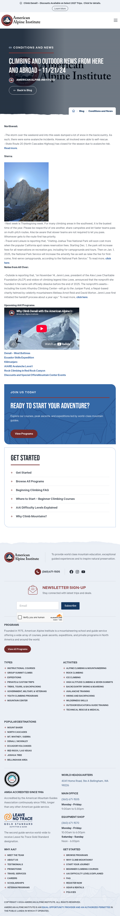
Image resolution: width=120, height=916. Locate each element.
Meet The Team (15, 855)
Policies (71, 892)
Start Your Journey (78, 864)
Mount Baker (15, 727)
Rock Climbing (74, 673)
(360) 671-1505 (51, 571)
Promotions (14, 869)
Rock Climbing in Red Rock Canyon (24, 370)
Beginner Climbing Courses (82, 869)
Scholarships (15, 883)
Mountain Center (17, 700)
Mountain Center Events (52, 375)
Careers (12, 878)
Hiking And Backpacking (80, 696)
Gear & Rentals (75, 887)
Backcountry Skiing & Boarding (85, 687)
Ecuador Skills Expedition (19, 357)
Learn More (60, 8)
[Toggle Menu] (115, 20)
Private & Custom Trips (20, 682)
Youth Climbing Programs (22, 696)
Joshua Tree (14, 755)
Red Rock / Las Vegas (19, 750)
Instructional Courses (21, 668)
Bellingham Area (17, 760)
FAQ (68, 878)
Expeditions (14, 677)
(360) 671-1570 (70, 822)
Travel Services (16, 873)
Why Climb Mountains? (79, 860)
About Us (12, 860)
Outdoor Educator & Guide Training (87, 705)
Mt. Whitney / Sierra (19, 737)
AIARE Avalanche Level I (18, 366)
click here (82, 297)
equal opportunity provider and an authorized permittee (76, 907)
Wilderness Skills (77, 700)
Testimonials (15, 864)
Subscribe (70, 605)
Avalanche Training (78, 691)
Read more (10, 148)
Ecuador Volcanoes (19, 746)
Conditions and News (100, 111)
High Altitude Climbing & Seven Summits (89, 682)
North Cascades (17, 732)
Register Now (74, 883)
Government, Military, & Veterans (27, 691)
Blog (81, 111)
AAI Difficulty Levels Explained (84, 873)
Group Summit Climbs (19, 673)
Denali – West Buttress (17, 353)
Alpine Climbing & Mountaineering (86, 668)
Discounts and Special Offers (21, 375)
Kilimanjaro (11, 361)
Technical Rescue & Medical (83, 710)
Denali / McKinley (17, 741)
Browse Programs (77, 855)
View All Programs (17, 649)
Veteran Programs (18, 887)
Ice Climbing (73, 677)
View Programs (24, 433)
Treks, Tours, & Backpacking (24, 687)
